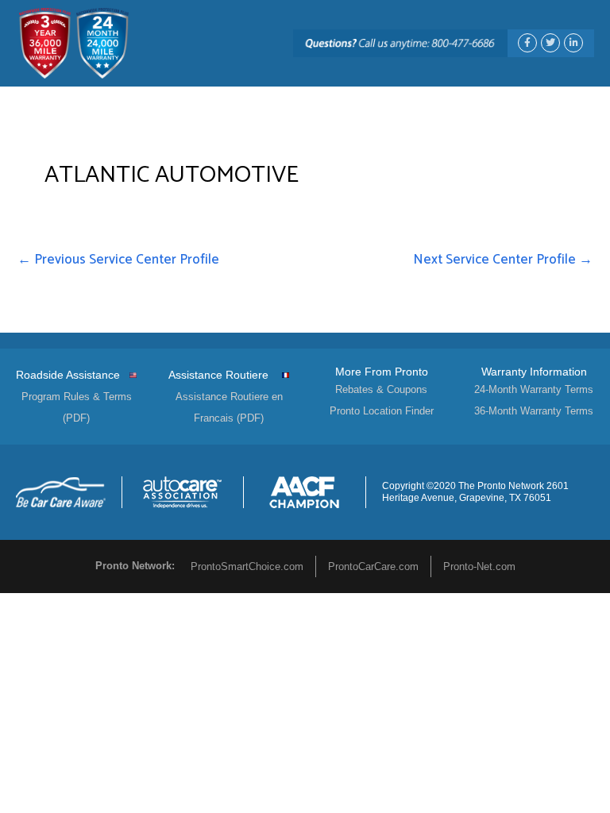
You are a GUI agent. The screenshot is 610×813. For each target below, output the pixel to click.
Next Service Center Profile (503, 260)
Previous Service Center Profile (118, 260)
